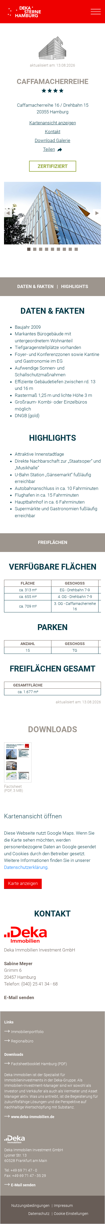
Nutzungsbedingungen (30, 1205)
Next (97, 213)
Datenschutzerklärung (25, 867)
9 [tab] (77, 250)
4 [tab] (47, 250)
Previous (8, 213)
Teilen (49, 149)
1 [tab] (30, 250)
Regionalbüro (22, 1041)
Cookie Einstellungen (71, 1213)
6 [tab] (59, 250)
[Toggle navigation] (95, 11)
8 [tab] (71, 250)
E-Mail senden (19, 997)
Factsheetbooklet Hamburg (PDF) (39, 1064)
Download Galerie (52, 140)
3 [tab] (41, 250)
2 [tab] (35, 250)
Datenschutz (39, 1213)
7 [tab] (65, 250)
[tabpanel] (52, 213)
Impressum (63, 1205)
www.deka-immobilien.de (32, 1117)
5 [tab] (53, 250)
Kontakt (52, 131)
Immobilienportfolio (27, 1032)
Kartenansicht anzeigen (52, 122)
